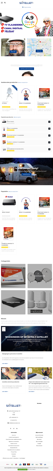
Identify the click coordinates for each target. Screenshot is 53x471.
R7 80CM (4, 103)
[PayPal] (37, 464)
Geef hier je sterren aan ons (26, 68)
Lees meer (5, 363)
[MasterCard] (28, 464)
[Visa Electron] (45, 464)
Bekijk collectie (22, 82)
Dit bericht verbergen (22, 469)
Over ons (14, 435)
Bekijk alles (17, 117)
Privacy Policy (14, 452)
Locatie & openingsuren (14, 437)
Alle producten (39, 445)
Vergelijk (39, 443)
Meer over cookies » (32, 469)
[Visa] (41, 464)
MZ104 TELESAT (6, 212)
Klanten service (14, 443)
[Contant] (12, 464)
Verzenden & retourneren (13, 445)
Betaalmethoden (13, 447)
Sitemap (14, 456)
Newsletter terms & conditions (14, 449)
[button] (1, 22)
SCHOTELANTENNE (31, 264)
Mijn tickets (39, 439)
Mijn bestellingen (39, 437)
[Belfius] (8, 464)
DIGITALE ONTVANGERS (6, 290)
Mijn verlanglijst (39, 441)
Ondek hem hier (26, 174)
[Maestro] (24, 464)
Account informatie (39, 435)
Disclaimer (14, 454)
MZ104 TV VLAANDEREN (25, 103)
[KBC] (20, 464)
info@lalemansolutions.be (14, 423)
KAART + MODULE (4, 264)
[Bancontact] (32, 464)
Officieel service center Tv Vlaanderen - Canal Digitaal (14, 458)
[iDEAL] (16, 464)
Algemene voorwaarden (14, 441)
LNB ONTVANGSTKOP (32, 290)
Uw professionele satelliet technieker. (14, 439)
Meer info (13, 51)
